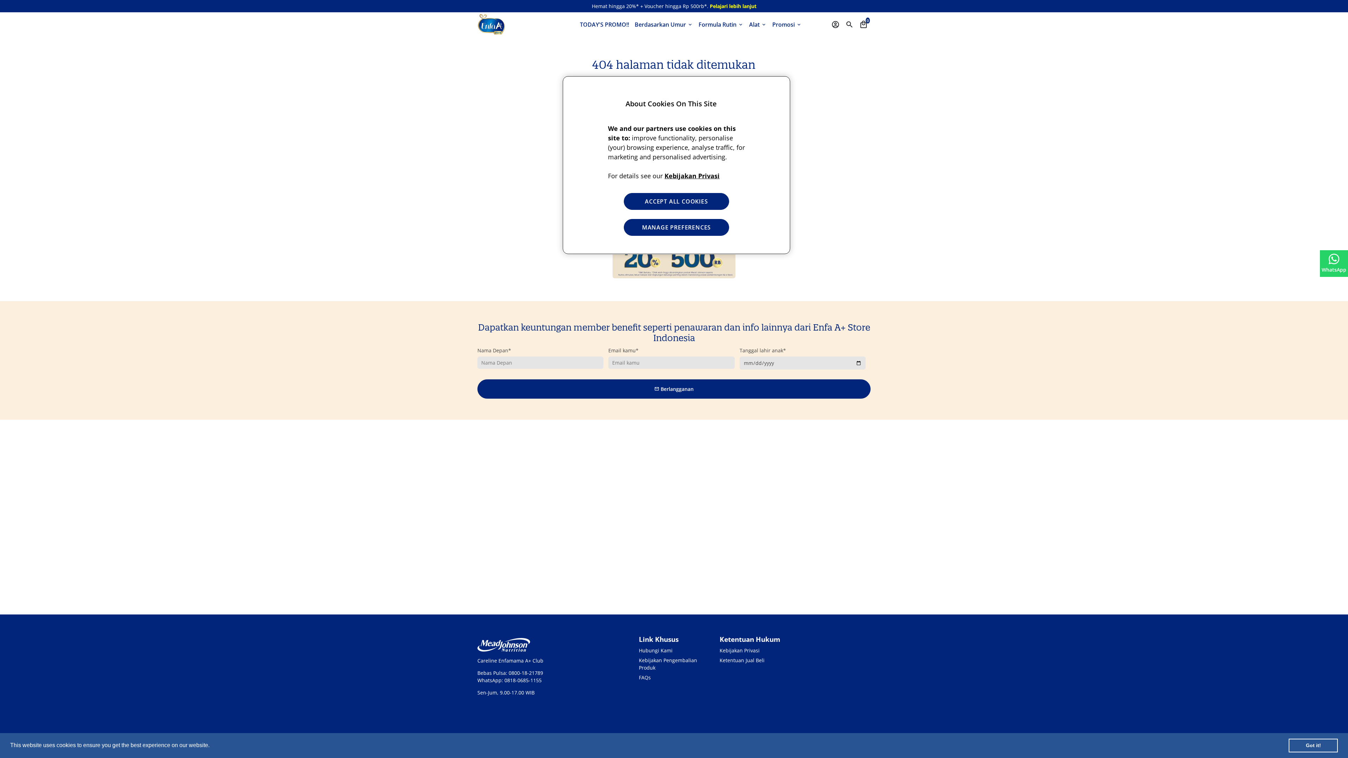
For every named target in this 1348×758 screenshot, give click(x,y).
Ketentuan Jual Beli (742, 660)
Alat (758, 24)
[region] (676, 165)
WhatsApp (1334, 269)
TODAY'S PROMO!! (604, 24)
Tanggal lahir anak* (763, 350)
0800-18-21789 (526, 673)
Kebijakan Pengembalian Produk (668, 664)
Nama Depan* (494, 350)
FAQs (645, 677)
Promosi (787, 24)
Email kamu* (623, 350)
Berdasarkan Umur (664, 24)
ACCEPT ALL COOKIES (676, 201)
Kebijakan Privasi (740, 650)
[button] (212, 746)
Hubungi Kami (656, 650)
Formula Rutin (721, 24)
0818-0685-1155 (523, 680)
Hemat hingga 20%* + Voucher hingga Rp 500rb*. (674, 6)
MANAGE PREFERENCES (676, 227)
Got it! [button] (1313, 745)
